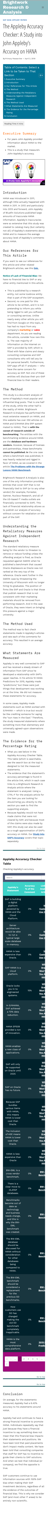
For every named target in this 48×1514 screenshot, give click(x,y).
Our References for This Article (21, 86)
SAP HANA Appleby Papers (15, 20)
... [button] (15, 1359)
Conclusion (11, 116)
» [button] (6, 1364)
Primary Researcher (13, 59)
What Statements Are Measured (21, 106)
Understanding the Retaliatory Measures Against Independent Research (21, 96)
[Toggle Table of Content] (39, 75)
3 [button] (28, 1359)
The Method (12, 89)
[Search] (44, 877)
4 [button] (32, 1359)
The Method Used (15, 102)
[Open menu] (42, 7)
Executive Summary (15, 79)
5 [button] (37, 1359)
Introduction (12, 82)
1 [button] (19, 1359)
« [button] (7, 1359)
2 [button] (24, 1359)
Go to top (41, 848)
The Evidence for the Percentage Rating (22, 111)
